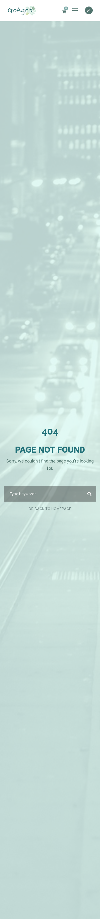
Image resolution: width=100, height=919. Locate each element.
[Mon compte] (89, 10)
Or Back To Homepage (50, 509)
